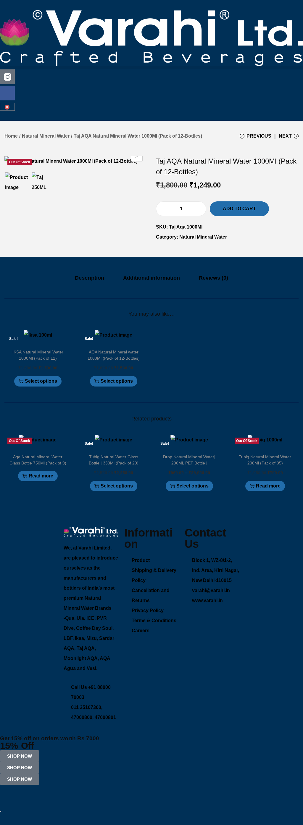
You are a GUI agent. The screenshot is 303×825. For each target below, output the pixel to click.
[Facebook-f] (7, 93)
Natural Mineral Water (46, 135)
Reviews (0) (213, 278)
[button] (151, 67)
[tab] (89, 278)
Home (11, 135)
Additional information (151, 278)
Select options (41, 381)
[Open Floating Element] (0, 811)
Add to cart (239, 208)
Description (89, 278)
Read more (41, 475)
